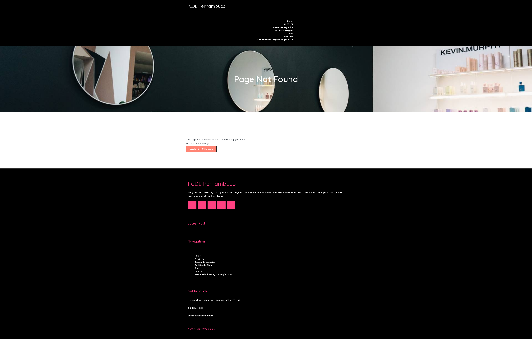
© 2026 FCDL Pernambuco (201, 329)
